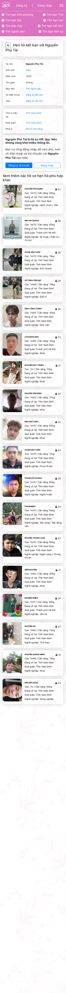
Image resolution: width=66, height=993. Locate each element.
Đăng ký (21, 5)
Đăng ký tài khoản (18, 165)
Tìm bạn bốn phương (19, 14)
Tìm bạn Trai (54, 14)
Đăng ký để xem (34, 95)
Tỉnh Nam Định (34, 113)
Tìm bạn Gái (13, 20)
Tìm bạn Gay (13, 26)
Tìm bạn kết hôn (52, 26)
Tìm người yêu (14, 31)
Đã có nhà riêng (34, 129)
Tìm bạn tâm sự (52, 31)
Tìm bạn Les (54, 20)
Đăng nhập (45, 5)
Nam (28, 70)
